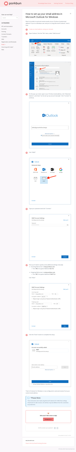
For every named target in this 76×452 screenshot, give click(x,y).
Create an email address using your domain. (41, 29)
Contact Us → (48, 419)
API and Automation (7, 26)
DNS (2, 39)
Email (3, 44)
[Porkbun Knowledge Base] (13, 3)
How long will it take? (7, 47)
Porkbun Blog (69, 3)
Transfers (4, 37)
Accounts (4, 29)
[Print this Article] (70, 14)
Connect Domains (6, 34)
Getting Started (58, 3)
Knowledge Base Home (44, 3)
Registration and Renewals (8, 42)
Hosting (3, 31)
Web (2, 49)
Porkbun (61, 448)
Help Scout (72, 448)
